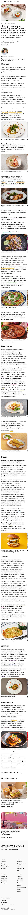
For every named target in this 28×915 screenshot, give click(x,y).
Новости (19, 874)
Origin (5, 393)
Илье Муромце (20, 182)
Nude (19, 511)
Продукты (4, 883)
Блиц (18, 870)
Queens (11, 380)
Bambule (11, 178)
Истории (10, 806)
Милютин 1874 (21, 149)
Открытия (20, 879)
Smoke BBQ (5, 178)
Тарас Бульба (11, 664)
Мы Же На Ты (11, 149)
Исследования (21, 887)
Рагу (10, 525)
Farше (11, 431)
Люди (18, 859)
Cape (9, 115)
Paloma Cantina (15, 264)
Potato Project (6, 151)
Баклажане (13, 148)
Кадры (19, 885)
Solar (2, 183)
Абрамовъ (4, 180)
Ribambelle (18, 178)
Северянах (14, 384)
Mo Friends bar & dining (7, 268)
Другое (19, 892)
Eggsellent (4, 114)
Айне (21, 224)
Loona (6, 112)
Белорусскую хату (17, 314)
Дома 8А (15, 218)
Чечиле (4, 149)
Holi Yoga (11, 278)
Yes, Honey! (5, 148)
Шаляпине (13, 226)
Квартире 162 (7, 232)
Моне (20, 180)
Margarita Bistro (7, 119)
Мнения (19, 866)
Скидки (19, 877)
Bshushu (17, 614)
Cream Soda (12, 112)
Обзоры (9, 837)
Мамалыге (20, 148)
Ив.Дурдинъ (8, 183)
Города (3, 868)
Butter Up (5, 425)
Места (3, 837)
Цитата (19, 889)
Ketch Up (22, 389)
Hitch (3, 182)
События (19, 883)
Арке (4, 387)
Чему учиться (21, 864)
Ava (3, 112)
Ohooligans (23, 212)
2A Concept (6, 286)
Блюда (3, 23)
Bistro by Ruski (12, 660)
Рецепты (3, 881)
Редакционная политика (7, 904)
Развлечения (20, 868)
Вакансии (20, 881)
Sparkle (15, 183)
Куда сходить (5, 866)
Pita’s (3, 423)
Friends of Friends (13, 180)
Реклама (3, 900)
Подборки (11, 23)
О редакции (4, 902)
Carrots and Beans (12, 282)
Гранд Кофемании (13, 114)
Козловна (14, 720)
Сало (3, 676)
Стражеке (6, 727)
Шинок (18, 671)
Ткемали (19, 112)
